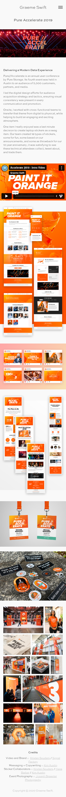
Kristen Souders (40, 758)
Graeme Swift (33, 7)
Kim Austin (50, 765)
